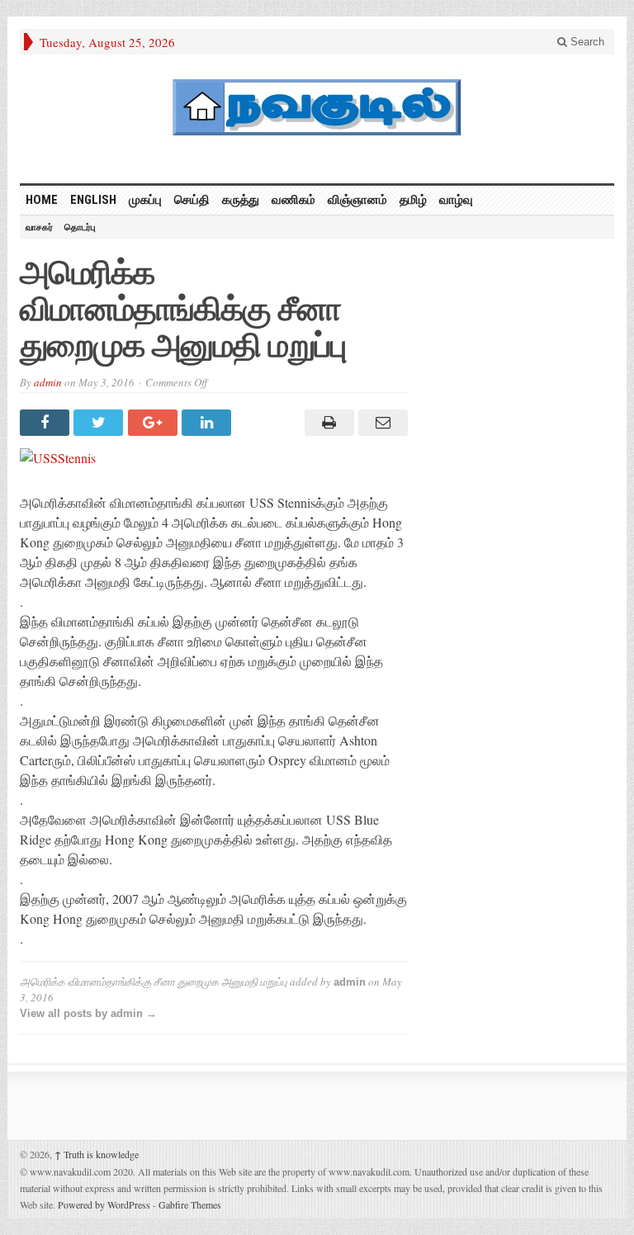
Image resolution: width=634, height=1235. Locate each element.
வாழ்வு (456, 199)
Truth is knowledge (96, 1154)
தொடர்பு (80, 227)
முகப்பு (145, 199)
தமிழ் (413, 199)
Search (585, 41)
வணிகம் (293, 199)
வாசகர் (39, 227)
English (93, 199)
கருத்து (240, 199)
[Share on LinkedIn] (208, 422)
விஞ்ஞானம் (357, 199)
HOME (42, 199)
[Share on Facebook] (46, 422)
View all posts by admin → (88, 1013)
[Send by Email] (381, 422)
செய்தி (192, 199)
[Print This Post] (326, 422)
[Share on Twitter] (100, 422)
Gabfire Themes (189, 1204)
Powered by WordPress (104, 1204)
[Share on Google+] (155, 422)
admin (48, 382)
